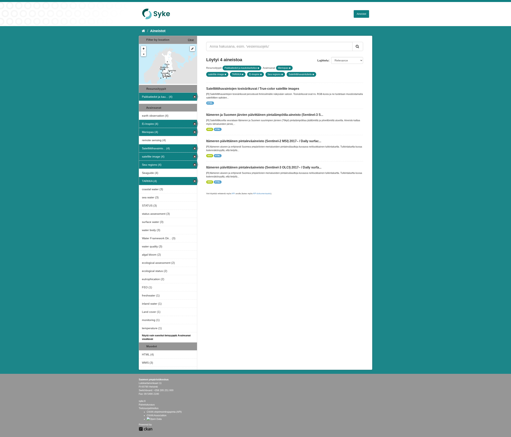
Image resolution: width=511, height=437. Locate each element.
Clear (191, 39)
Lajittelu (323, 60)
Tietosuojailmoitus (148, 408)
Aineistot (361, 14)
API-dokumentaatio (262, 193)
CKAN (145, 429)
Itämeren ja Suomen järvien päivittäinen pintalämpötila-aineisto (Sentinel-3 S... (264, 114)
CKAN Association (156, 415)
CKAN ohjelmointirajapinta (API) (164, 411)
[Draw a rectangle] (192, 48)
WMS (209, 129)
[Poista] (258, 68)
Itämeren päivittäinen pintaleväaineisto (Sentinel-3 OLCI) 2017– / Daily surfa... (263, 167)
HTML (210, 103)
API (233, 193)
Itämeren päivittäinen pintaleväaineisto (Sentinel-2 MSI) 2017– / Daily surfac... (263, 141)
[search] (357, 46)
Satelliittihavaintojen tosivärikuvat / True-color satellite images (252, 88)
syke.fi (142, 401)
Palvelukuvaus (147, 404)
